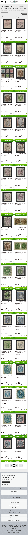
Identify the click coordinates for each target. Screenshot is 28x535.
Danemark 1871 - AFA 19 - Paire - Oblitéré (20, 228)
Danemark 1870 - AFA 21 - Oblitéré (6, 130)
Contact (14, 494)
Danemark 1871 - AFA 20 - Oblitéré (6, 278)
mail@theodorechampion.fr (14, 532)
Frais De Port (14, 500)
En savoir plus (5, 484)
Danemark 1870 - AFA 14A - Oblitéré (20, 55)
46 (16, 465)
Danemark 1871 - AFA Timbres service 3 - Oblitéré (6, 353)
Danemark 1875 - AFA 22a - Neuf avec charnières (20, 353)
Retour (8, 465)
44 (11, 465)
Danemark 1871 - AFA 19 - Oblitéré (6, 253)
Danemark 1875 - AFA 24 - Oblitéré (20, 426)
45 (14, 465)
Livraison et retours (14, 505)
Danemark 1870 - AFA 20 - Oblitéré (20, 105)
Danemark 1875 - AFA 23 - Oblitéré (20, 401)
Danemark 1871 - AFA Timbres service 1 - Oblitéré (20, 303)
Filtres (24, 13)
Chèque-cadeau (14, 517)
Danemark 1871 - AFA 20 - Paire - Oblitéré (20, 253)
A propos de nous (14, 491)
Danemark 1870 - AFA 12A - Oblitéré (6, 31)
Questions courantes (14, 515)
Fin (22, 465)
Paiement (14, 507)
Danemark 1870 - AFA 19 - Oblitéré (20, 80)
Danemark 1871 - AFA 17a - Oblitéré (6, 228)
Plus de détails (4, 12)
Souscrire (6, 482)
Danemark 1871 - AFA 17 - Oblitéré (6, 179)
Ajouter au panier (7, 41)
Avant (20, 465)
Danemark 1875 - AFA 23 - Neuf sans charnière (20, 377)
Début (6, 465)
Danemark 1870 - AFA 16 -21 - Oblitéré (6, 80)
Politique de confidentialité (14, 520)
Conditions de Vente (14, 502)
